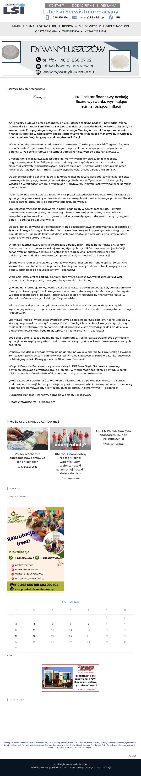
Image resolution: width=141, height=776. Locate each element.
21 (88, 636)
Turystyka (70, 31)
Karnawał (16, 745)
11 (34, 630)
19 (52, 636)
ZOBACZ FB (17, 699)
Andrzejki (104, 743)
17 (16, 636)
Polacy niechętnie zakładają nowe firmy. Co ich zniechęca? (27, 457)
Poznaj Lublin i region (54, 26)
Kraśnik (64, 743)
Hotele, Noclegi (116, 26)
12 (52, 630)
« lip (9, 655)
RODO (131, 755)
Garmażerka (50, 745)
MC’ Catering (54, 743)
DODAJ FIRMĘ (83, 5)
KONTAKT (57, 5)
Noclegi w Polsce (11, 743)
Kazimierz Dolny (27, 743)
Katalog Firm (95, 31)
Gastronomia (46, 31)
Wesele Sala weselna (77, 743)
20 (70, 636)
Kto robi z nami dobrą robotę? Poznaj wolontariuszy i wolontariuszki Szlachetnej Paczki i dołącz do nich (70, 463)
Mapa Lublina (23, 26)
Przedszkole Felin (98, 745)
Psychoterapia (41, 743)
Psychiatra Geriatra (29, 745)
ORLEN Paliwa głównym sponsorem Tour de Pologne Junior (113, 434)
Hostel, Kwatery (83, 745)
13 (70, 630)
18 (34, 636)
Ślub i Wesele (90, 26)
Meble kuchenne (116, 743)
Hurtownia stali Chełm (65, 745)
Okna (41, 745)
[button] (6, 58)
